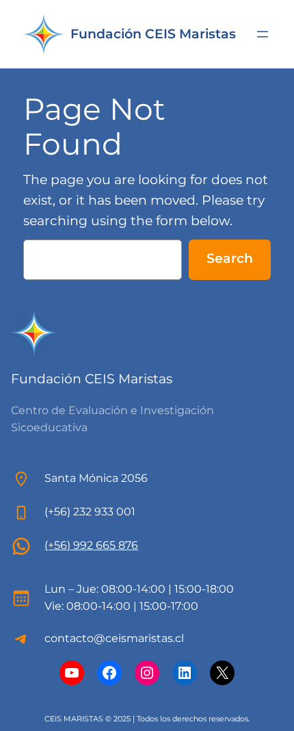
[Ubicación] (21, 546)
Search (229, 258)
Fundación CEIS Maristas (153, 34)
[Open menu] (262, 34)
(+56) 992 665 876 (91, 545)
